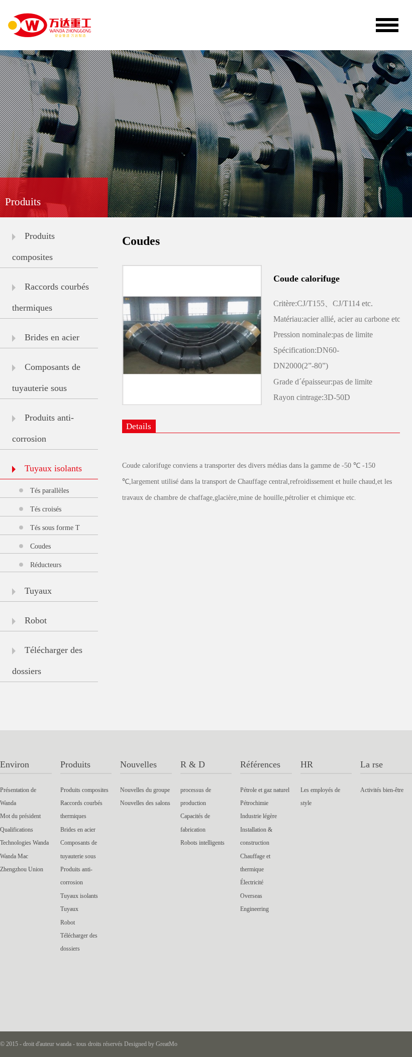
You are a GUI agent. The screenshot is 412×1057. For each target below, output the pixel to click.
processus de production (195, 796)
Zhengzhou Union (21, 869)
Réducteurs (45, 565)
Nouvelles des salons (145, 803)
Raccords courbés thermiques (50, 297)
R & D (192, 764)
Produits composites (33, 246)
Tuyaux (38, 591)
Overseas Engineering (254, 902)
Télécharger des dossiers (47, 660)
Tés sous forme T (55, 527)
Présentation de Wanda (18, 796)
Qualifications (16, 829)
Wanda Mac (14, 856)
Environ (14, 764)
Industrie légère (258, 816)
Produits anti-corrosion (43, 428)
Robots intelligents (202, 842)
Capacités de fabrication (195, 823)
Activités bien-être (381, 790)
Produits (75, 764)
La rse (371, 764)
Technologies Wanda (24, 842)
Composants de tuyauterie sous (46, 377)
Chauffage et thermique (255, 863)
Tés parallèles (49, 490)
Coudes (40, 546)
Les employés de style (320, 796)
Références (260, 764)
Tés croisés (45, 509)
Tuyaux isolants (53, 468)
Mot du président (20, 816)
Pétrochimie (254, 803)
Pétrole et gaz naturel (264, 790)
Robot (36, 620)
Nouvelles (138, 764)
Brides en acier (52, 337)
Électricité (251, 882)
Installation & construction (256, 836)
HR (306, 764)
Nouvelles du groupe (145, 790)
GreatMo (166, 1043)
